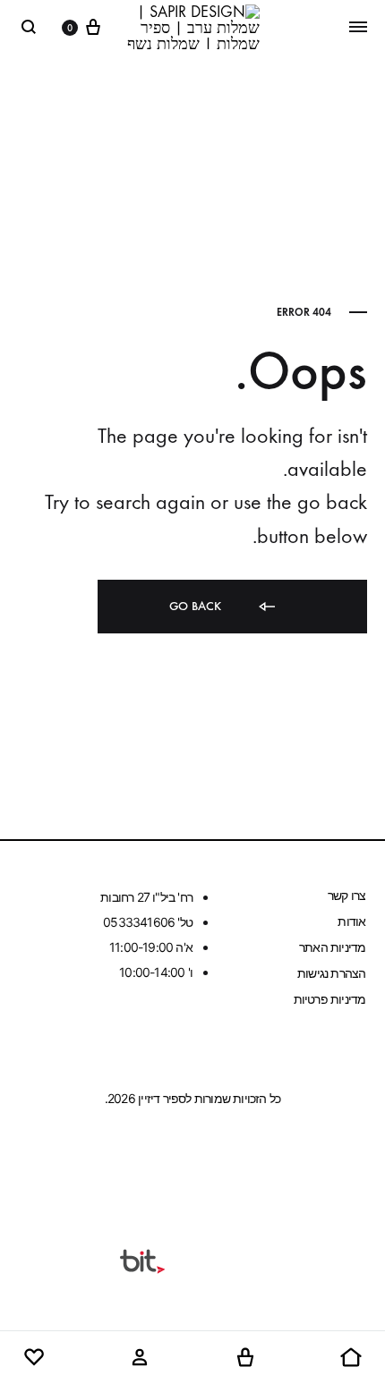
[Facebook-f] (227, 1162)
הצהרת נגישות (331, 973)
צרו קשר (346, 895)
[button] (351, 1358)
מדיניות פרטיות (330, 998)
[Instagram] (158, 1162)
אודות (351, 921)
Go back (197, 606)
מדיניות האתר (332, 947)
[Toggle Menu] (358, 26)
